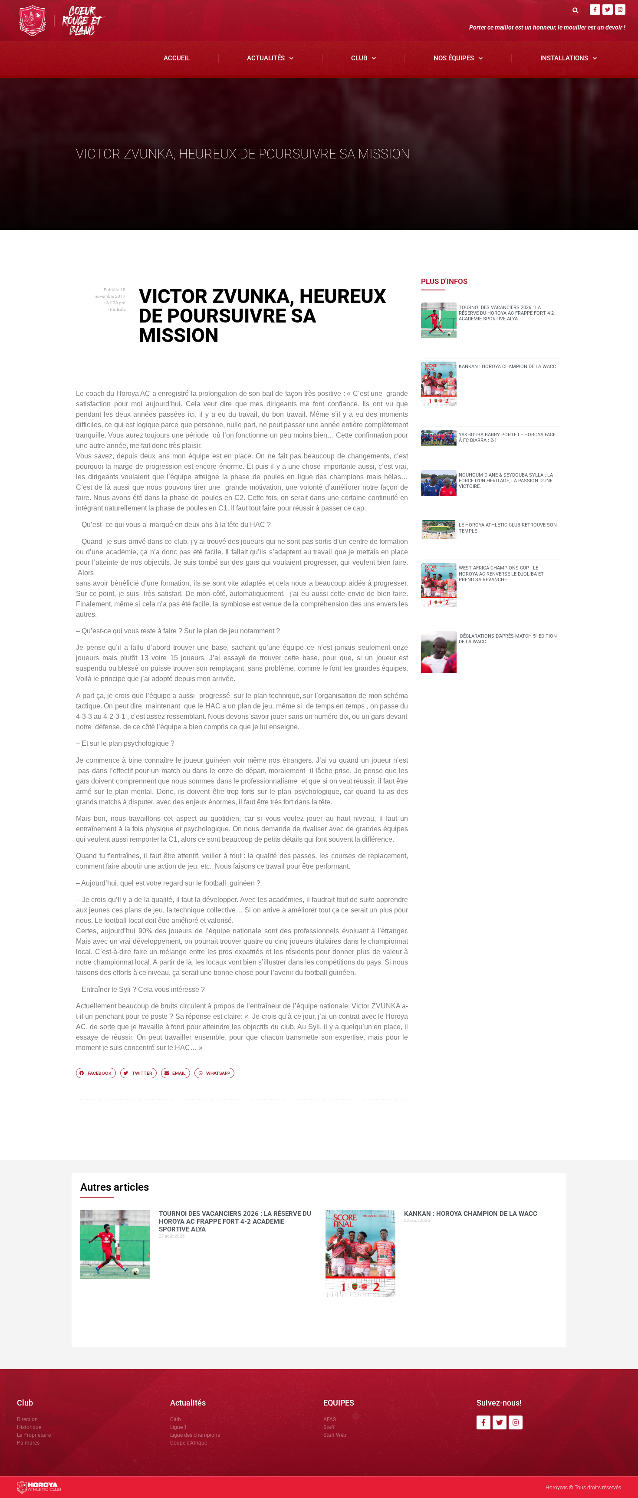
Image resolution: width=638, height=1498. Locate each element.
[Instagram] (620, 9)
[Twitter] (607, 9)
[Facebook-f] (595, 9)
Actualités (266, 58)
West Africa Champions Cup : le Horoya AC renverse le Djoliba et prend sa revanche (501, 573)
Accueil (177, 58)
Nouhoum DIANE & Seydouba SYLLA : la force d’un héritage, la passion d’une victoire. (506, 480)
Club (359, 58)
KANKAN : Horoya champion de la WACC (507, 366)
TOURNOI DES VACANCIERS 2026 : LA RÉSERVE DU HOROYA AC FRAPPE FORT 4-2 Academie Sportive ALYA (506, 313)
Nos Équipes (454, 58)
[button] (575, 10)
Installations (564, 58)
